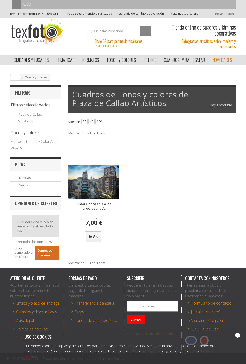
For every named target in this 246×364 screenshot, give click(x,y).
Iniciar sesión (224, 14)
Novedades (222, 60)
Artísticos (25, 121)
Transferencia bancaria (94, 303)
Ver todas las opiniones (34, 241)
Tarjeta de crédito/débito (96, 320)
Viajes (23, 185)
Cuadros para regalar (184, 60)
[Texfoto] (45, 32)
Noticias (25, 177)
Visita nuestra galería (184, 14)
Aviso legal (25, 320)
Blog (20, 164)
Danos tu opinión (44, 252)
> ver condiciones (106, 46)
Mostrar (74, 122)
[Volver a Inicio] (15, 77)
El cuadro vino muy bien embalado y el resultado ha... (35, 226)
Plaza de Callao (30, 114)
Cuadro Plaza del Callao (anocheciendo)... (93, 206)
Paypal (80, 312)
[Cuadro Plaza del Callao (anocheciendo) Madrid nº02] (93, 182)
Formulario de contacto (211, 303)
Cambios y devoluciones (36, 312)
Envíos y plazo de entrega (38, 303)
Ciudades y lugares (31, 60)
